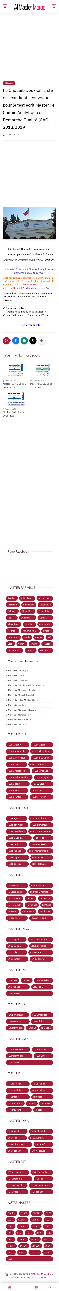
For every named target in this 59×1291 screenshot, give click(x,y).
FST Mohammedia (39, 1185)
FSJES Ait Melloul (16, 757)
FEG (47, 1219)
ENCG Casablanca (38, 939)
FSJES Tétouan (39, 796)
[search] (54, 6)
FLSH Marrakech (39, 844)
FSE (19, 1232)
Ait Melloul (26, 598)
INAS (21, 1239)
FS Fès (29, 898)
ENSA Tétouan (39, 1150)
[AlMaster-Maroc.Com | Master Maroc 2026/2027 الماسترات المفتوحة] (29, 6)
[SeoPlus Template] (6, 1274)
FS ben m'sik (14, 918)
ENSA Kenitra (37, 1137)
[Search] (23, 1287)
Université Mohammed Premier (22, 710)
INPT (46, 1239)
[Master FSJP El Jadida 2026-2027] (16, 371)
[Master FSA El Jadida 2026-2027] (16, 399)
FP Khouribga (38, 1090)
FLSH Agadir (14, 818)
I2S (49, 1232)
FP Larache (13, 1096)
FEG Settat (46, 1027)
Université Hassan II (17, 675)
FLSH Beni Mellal (40, 824)
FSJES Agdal (39, 744)
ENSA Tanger (14, 1150)
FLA (9, 1226)
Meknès (11, 630)
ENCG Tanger (38, 959)
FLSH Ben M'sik (15, 824)
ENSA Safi (40, 1144)
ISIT (21, 1252)
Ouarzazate (13, 637)
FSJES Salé (38, 783)
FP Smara (45, 1103)
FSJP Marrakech (16, 1055)
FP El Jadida (39, 1083)
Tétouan (44, 650)
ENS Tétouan (14, 993)
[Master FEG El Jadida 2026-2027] (43, 371)
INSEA (23, 1245)
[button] (15, 340)
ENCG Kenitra (37, 952)
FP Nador (37, 1096)
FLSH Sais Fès (14, 864)
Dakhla (11, 611)
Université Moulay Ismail (19, 720)
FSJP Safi (40, 1055)
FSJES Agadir (14, 744)
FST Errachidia (15, 1178)
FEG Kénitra (39, 1021)
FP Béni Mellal (14, 1083)
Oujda (27, 637)
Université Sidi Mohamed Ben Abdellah (26, 685)
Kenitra (43, 617)
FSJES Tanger (14, 796)
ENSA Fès (12, 1137)
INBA (34, 1239)
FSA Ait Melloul (38, 918)
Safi (49, 637)
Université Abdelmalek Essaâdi (22, 690)
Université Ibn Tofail (17, 724)
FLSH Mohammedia (38, 851)
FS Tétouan (45, 911)
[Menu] (36, 1287)
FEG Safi (32, 1027)
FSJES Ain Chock (16, 751)
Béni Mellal (28, 604)
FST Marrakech (15, 1185)
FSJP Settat (13, 1062)
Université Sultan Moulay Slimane (23, 700)
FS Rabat (12, 911)
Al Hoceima (44, 598)
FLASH (22, 1226)
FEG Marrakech (15, 1027)
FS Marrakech (14, 905)
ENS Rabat (38, 986)
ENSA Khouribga (16, 1144)
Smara (34, 643)
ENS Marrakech (43, 980)
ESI (9, 1219)
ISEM (48, 1245)
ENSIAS (37, 1213)
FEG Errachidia (39, 1014)
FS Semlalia (28, 911)
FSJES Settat (14, 790)
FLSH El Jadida (15, 837)
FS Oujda (46, 905)
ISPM (46, 1252)
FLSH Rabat (38, 857)
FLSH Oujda (13, 857)
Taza (28, 650)
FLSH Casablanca (16, 831)
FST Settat (13, 1191)
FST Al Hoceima (15, 1172)
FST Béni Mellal (39, 1172)
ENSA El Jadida (38, 1131)
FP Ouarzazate (15, 1103)
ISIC (10, 1252)
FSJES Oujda (42, 777)
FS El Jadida (14, 898)
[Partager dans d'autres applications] (41, 340)
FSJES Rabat (14, 783)
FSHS (29, 1232)
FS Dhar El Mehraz (39, 891)
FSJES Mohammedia (18, 777)
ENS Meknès (14, 986)
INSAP (11, 1245)
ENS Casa (12, 980)
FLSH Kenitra (14, 844)
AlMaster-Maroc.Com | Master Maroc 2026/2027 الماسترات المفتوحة (31, 1275)
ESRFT (35, 1219)
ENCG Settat (14, 959)
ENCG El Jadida (38, 946)
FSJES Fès (13, 764)
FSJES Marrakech (16, 770)
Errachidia (44, 611)
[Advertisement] (29, 49)
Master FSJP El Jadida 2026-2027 (14, 385)
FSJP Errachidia (15, 1049)
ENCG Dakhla (14, 946)
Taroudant (13, 650)
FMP (10, 1232)
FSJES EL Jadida (41, 757)
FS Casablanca (15, 891)
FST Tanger (37, 1191)
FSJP (39, 1232)
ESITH (21, 1219)
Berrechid (12, 604)
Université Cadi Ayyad (18, 670)
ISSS (10, 1258)
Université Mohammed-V (19, 715)
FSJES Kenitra (37, 764)
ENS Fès (26, 980)
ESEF (48, 1213)
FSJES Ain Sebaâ (40, 751)
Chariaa (11, 1213)
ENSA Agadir (14, 1131)
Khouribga (13, 624)
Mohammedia (29, 630)
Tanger (46, 643)
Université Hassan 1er (18, 680)
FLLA (35, 1226)
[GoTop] (49, 1287)
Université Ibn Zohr (17, 705)
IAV (9, 1239)
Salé (10, 643)
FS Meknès (31, 905)
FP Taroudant (14, 1109)
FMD (47, 1226)
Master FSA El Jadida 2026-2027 (14, 414)
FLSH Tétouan (39, 864)
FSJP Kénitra (40, 1049)
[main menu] (5, 6)
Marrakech (44, 624)
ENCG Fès (12, 952)
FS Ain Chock (37, 885)
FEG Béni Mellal (15, 1014)
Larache (29, 624)
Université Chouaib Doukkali (21, 695)
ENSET (24, 1213)
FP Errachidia (14, 1090)
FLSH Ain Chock (38, 818)
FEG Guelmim (14, 1021)
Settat (21, 643)
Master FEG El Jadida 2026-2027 (41, 385)
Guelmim (25, 617)
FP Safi (31, 1103)
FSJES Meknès (41, 770)
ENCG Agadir (14, 939)
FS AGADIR (13, 885)
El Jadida (9, 83)
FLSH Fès (39, 837)
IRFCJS (36, 1245)
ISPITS (33, 1252)
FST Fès (39, 1178)
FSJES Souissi (38, 790)
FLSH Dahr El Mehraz (40, 831)
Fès (9, 617)
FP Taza (38, 1109)
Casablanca (45, 604)
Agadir (11, 598)
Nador (46, 630)
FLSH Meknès (14, 851)
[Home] (9, 1287)
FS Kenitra (45, 898)
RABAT (38, 637)
